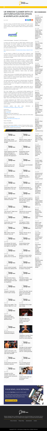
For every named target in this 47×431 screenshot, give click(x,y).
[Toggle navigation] (4, 7)
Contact (35, 420)
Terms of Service (13, 420)
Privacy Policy (21, 420)
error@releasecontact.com (15, 126)
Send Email (8, 112)
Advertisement (29, 420)
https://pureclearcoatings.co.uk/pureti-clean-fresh (13, 107)
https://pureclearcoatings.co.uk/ (14, 118)
